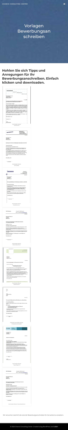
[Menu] (64, 4)
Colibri (56, 427)
